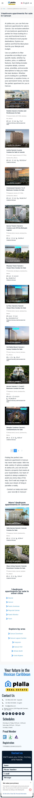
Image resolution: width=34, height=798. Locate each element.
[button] (2, 3)
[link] (17, 99)
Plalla (4, 8)
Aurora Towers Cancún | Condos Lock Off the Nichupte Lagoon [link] (16, 228)
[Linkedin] (13, 713)
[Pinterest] (20, 713)
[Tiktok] (10, 713)
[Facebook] (6, 713)
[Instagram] (16, 713)
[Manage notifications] (30, 789)
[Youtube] (23, 713)
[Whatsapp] (3, 713)
